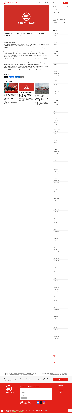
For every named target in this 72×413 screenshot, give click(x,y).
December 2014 (56, 331)
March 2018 (56, 249)
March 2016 (56, 300)
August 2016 (56, 291)
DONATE (65, 2)
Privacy (54, 362)
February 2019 (56, 224)
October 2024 (56, 73)
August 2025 (56, 55)
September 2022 (57, 129)
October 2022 (56, 126)
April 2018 (55, 247)
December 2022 (56, 122)
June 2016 (55, 293)
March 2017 (56, 276)
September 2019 (57, 209)
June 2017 (55, 269)
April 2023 (55, 113)
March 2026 (56, 44)
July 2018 (55, 240)
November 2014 (56, 334)
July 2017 (55, 267)
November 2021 (56, 151)
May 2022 (55, 138)
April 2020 (55, 193)
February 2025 (56, 66)
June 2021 (55, 162)
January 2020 (56, 200)
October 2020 (56, 180)
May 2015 (55, 322)
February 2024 (56, 91)
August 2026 (56, 33)
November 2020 (56, 178)
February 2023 (56, 118)
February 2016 (56, 302)
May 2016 (55, 296)
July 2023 (55, 106)
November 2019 (56, 204)
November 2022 (56, 124)
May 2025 (55, 60)
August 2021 (56, 158)
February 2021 (56, 171)
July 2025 (55, 57)
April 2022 (55, 140)
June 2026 (55, 37)
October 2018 (56, 233)
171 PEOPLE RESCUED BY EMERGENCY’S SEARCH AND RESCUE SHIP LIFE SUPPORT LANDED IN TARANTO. (26, 95)
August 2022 (56, 131)
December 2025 (56, 49)
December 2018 (56, 229)
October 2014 (56, 336)
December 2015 (56, 307)
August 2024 (56, 77)
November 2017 (56, 258)
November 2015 (56, 309)
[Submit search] (67, 6)
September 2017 (57, 262)
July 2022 (55, 133)
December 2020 (56, 175)
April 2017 (55, 273)
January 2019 (56, 227)
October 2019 (56, 207)
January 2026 (56, 46)
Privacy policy (6, 411)
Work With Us (55, 358)
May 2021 (55, 164)
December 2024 (56, 71)
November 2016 (56, 285)
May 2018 (55, 244)
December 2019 (56, 202)
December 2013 (56, 340)
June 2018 (55, 242)
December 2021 (56, 149)
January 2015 (56, 329)
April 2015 (55, 325)
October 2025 (56, 51)
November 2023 (56, 98)
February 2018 (56, 251)
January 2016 (56, 305)
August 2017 (56, 265)
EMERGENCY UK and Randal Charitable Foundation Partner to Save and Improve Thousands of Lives (11, 97)
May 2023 (55, 111)
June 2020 (55, 189)
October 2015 (56, 311)
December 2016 (56, 282)
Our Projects (55, 357)
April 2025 (55, 62)
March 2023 (56, 115)
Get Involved (55, 360)
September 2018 (57, 236)
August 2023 (56, 104)
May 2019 (55, 218)
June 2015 (55, 320)
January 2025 (56, 69)
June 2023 (55, 109)
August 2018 (56, 238)
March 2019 (56, 222)
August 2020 (56, 184)
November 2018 (56, 231)
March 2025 (56, 64)
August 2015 (56, 316)
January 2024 (56, 93)
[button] (6, 77)
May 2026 (55, 40)
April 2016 (55, 298)
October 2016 (56, 287)
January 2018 (56, 253)
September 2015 (57, 314)
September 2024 (57, 75)
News (54, 361)
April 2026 (55, 42)
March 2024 (56, 89)
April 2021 (55, 167)
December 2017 (56, 256)
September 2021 (57, 155)
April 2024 (55, 86)
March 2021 (56, 169)
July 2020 (55, 187)
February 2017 (56, 278)
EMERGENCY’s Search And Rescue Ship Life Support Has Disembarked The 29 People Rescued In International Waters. (41, 98)
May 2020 (55, 191)
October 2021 (56, 153)
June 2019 (55, 216)
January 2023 (56, 120)
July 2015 (55, 318)
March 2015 (56, 327)
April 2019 (55, 220)
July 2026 (55, 35)
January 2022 (56, 147)
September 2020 (57, 182)
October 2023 (56, 100)
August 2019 (56, 211)
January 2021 (56, 173)
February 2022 (56, 144)
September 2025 (57, 53)
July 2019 (55, 213)
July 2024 (55, 80)
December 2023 (56, 95)
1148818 (45, 410)
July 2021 (55, 160)
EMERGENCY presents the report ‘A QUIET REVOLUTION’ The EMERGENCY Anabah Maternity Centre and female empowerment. (54, 374)
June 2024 (55, 82)
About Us (54, 356)
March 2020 (56, 196)
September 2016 (57, 289)
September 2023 (57, 102)
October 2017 (56, 260)
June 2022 (55, 135)
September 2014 (57, 338)
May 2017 (55, 271)
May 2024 (55, 84)
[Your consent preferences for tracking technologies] (2, 411)
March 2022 (56, 142)
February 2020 (56, 198)
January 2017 (56, 280)
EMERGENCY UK (55, 355)
